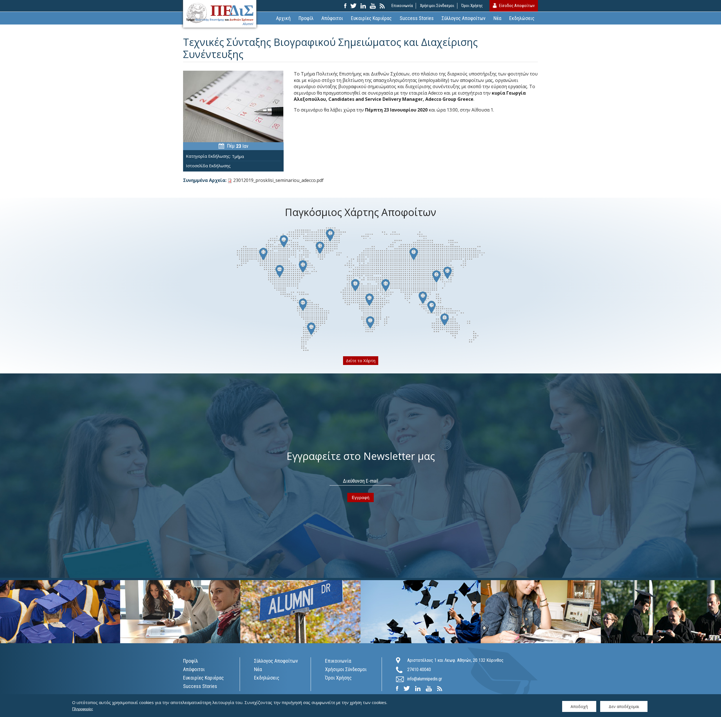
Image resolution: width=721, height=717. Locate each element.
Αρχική (283, 18)
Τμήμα (238, 156)
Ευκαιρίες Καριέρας (371, 18)
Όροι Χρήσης (472, 5)
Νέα (497, 18)
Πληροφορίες (82, 709)
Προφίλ (306, 18)
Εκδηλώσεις (522, 18)
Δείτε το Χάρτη (360, 360)
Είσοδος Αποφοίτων (517, 5)
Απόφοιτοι (332, 18)
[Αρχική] (219, 14)
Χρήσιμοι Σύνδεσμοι (437, 5)
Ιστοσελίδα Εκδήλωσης (208, 165)
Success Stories (417, 18)
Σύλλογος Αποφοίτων (464, 18)
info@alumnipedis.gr (424, 679)
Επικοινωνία (402, 5)
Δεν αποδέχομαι (624, 706)
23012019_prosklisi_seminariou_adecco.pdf (278, 180)
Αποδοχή (579, 706)
